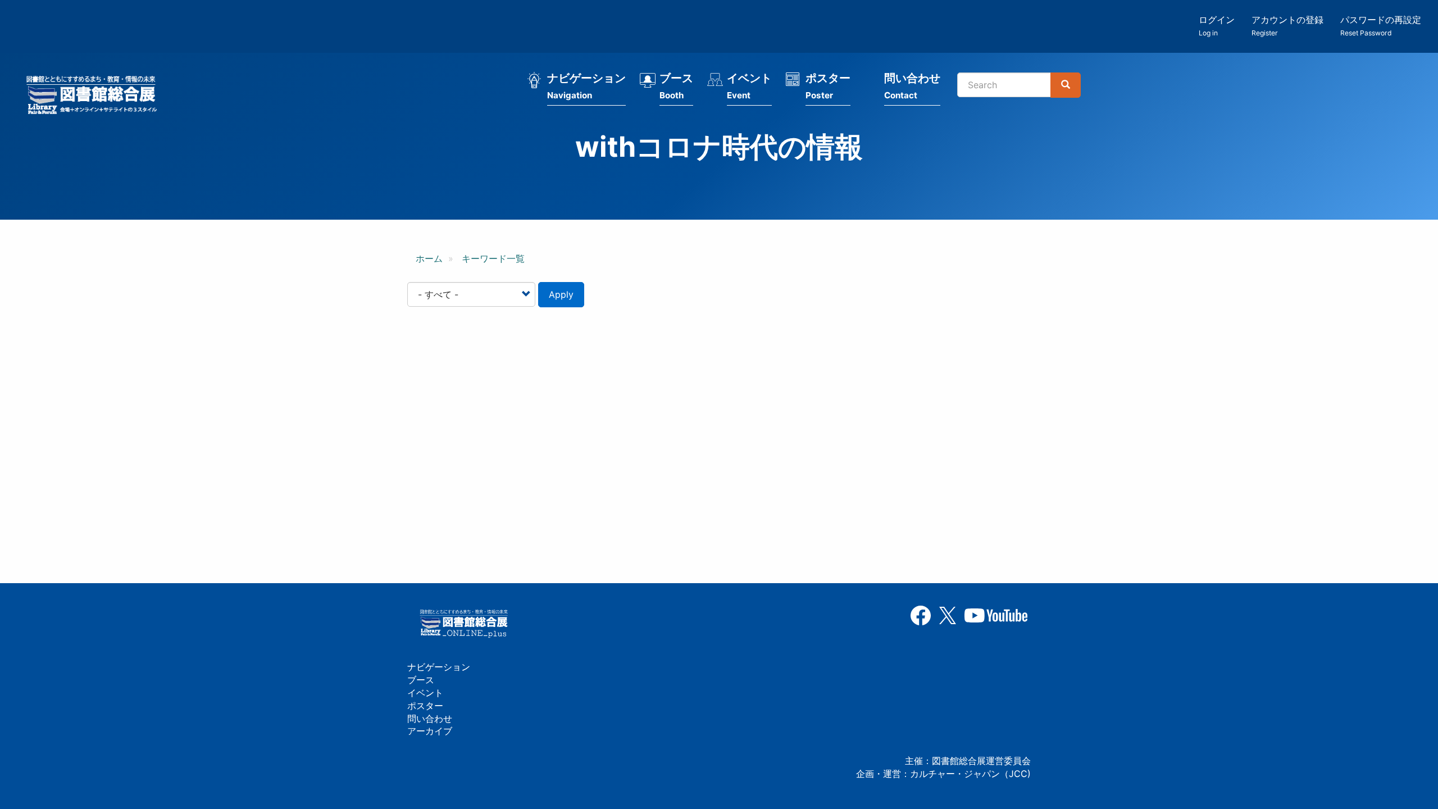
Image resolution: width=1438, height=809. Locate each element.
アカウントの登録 (1287, 25)
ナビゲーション (586, 86)
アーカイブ (429, 731)
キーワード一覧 (493, 258)
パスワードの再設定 (1380, 25)
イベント (749, 86)
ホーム (429, 258)
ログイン (1217, 25)
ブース (676, 86)
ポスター (828, 86)
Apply (561, 294)
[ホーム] (94, 97)
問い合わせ (912, 86)
